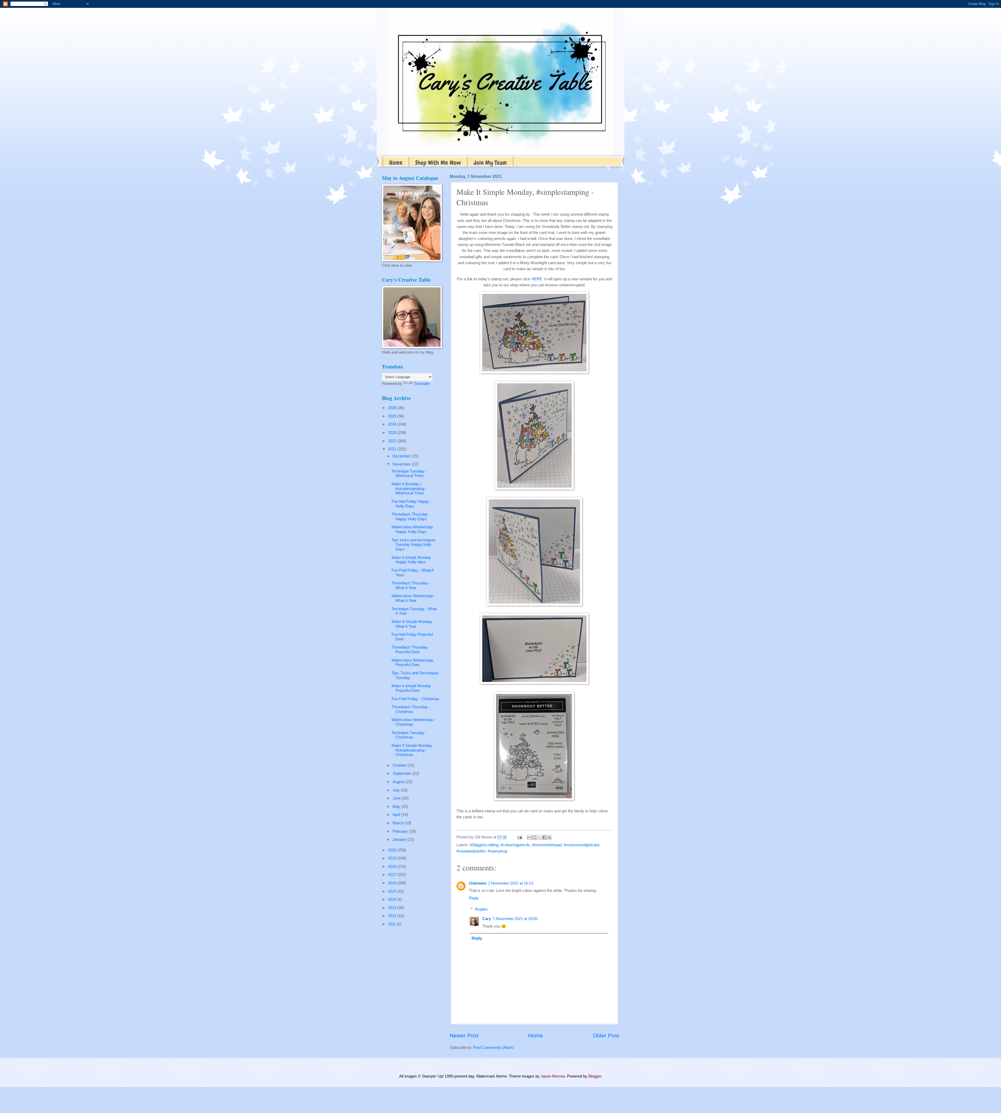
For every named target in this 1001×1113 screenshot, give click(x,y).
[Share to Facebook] (544, 837)
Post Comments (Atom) (493, 1047)
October (400, 765)
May (397, 806)
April (397, 815)
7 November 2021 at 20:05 (515, 919)
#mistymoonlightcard (581, 845)
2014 (392, 899)
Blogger (594, 1076)
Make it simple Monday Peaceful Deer (411, 688)
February (401, 831)
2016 (392, 883)
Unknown (477, 883)
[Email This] (529, 837)
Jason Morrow (553, 1076)
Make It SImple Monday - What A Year (413, 624)
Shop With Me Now (438, 163)
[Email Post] (519, 837)
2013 (392, 908)
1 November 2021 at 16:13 (510, 883)
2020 (392, 850)
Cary (486, 919)
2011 (392, 924)
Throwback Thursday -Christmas (411, 709)
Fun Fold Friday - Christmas (415, 699)
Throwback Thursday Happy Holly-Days (410, 516)
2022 (392, 441)
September (402, 773)
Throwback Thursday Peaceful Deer (410, 649)
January (400, 839)
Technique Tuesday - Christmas (409, 735)
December (402, 456)
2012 (392, 916)
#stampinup (497, 851)
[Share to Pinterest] (549, 837)
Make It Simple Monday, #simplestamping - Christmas (412, 750)
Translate (421, 384)
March (399, 823)
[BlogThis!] (534, 837)
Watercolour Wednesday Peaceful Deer (412, 662)
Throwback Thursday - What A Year (411, 585)
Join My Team (490, 163)
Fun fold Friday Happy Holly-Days (410, 503)
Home (395, 163)
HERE (536, 279)
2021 (392, 449)
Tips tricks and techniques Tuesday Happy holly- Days (414, 544)
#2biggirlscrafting (484, 845)
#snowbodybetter (470, 851)
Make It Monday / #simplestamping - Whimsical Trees (409, 488)
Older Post (606, 1035)
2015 (392, 891)
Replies (481, 909)
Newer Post (464, 1035)
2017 (392, 875)
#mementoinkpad (546, 845)
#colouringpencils (515, 845)
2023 (392, 433)
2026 (392, 408)
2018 (392, 866)
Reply (474, 898)
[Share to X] (539, 837)
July (397, 790)
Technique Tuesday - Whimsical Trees (409, 473)
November (402, 464)
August (399, 782)
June (397, 798)
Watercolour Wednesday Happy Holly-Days (412, 529)
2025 (392, 416)
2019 (392, 858)
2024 (392, 424)
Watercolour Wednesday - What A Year (414, 598)
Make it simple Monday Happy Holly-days (411, 559)
